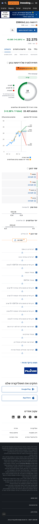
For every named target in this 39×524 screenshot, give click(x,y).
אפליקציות (33, 428)
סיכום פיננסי (34, 54)
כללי (35, 49)
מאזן (16, 54)
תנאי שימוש (34, 498)
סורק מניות (27, 8)
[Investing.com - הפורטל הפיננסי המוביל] (27, 3)
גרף (29, 49)
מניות (35, 8)
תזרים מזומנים (8, 54)
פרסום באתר (13, 433)
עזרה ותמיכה (13, 437)
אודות (16, 428)
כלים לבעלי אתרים (31, 437)
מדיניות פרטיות (33, 505)
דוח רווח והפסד (24, 54)
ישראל (18, 8)
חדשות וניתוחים (19, 49)
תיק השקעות (33, 433)
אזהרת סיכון (34, 512)
